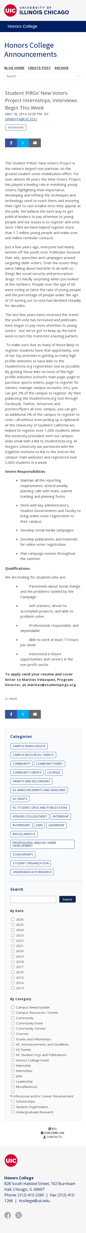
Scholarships (23, 854)
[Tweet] (23, 143)
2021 (20, 946)
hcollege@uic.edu (34, 1200)
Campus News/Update (29, 746)
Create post (39, 68)
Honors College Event (30, 816)
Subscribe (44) (53, 1133)
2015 (20, 977)
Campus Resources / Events (33, 755)
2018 (20, 962)
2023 (20, 935)
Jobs (39, 825)
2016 (20, 972)
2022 (20, 940)
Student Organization (31, 863)
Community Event (49, 764)
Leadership (56, 825)
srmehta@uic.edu (21, 119)
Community (21, 764)
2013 (20, 988)
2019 (20, 956)
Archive (61, 68)
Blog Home (14, 68)
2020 (20, 951)
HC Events (20, 799)
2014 (20, 983)
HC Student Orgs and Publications (40, 808)
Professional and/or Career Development (34, 844)
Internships (16, 127)
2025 (20, 924)
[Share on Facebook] (11, 143)
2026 (20, 919)
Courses (53, 772)
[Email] (35, 143)
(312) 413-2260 (31, 1195)
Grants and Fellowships (31, 781)
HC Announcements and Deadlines (39, 790)
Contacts (54, 1137)
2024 (20, 930)
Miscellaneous (24, 834)
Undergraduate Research (32, 872)
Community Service (27, 772)
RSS (54, 1129)
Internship (61, 816)
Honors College (22, 26)
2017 (20, 967)
